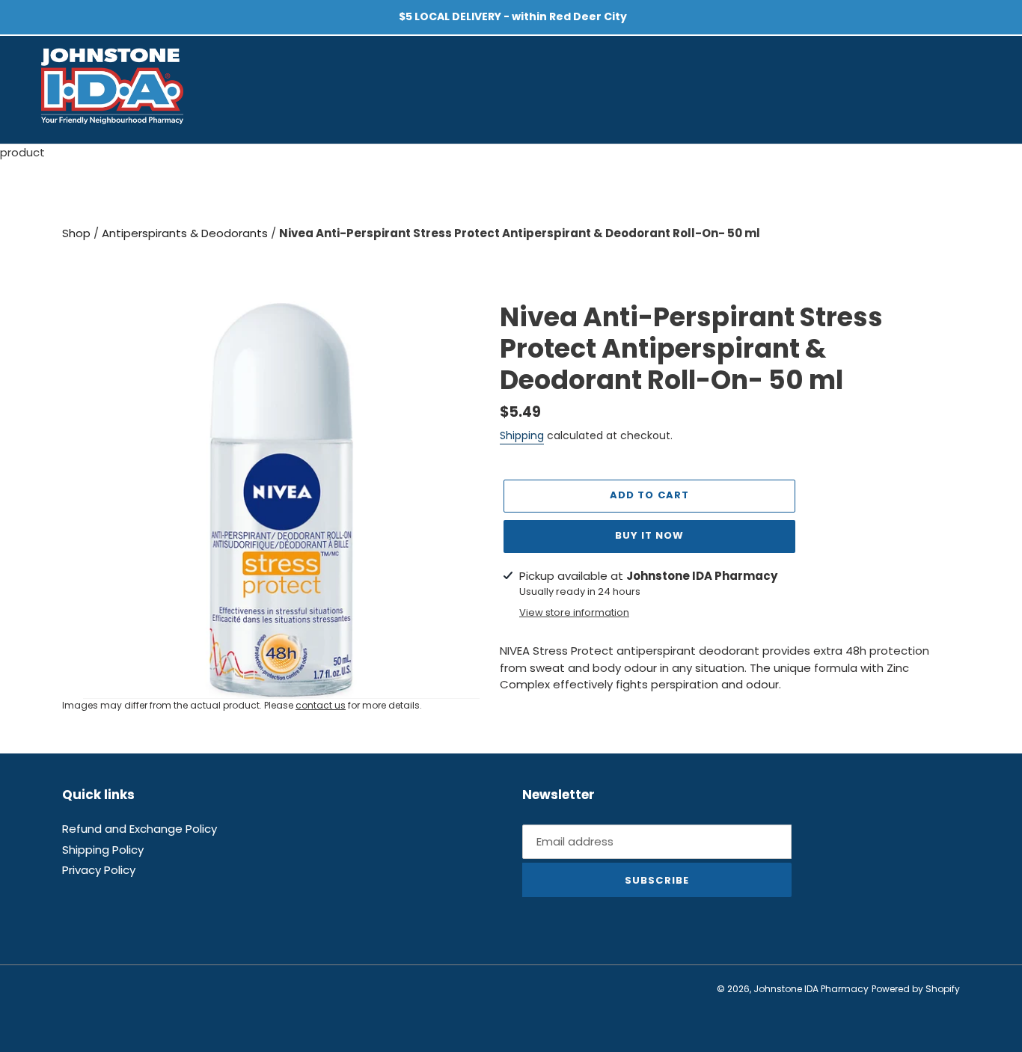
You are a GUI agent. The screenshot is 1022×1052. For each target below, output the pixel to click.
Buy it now (649, 535)
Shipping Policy (103, 849)
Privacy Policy (98, 870)
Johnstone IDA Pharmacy (811, 988)
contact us (321, 705)
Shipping (522, 435)
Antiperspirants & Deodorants (186, 233)
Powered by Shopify (916, 988)
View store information (574, 612)
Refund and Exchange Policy (139, 829)
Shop (78, 233)
